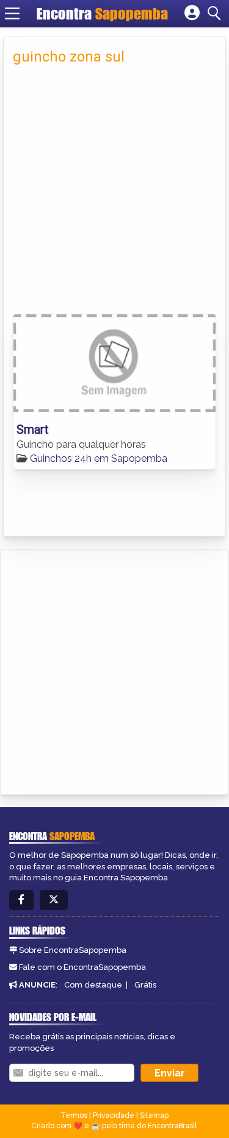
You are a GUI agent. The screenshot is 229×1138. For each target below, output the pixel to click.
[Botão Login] (192, 13)
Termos (73, 1115)
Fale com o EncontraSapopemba (82, 967)
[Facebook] (21, 900)
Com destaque (93, 984)
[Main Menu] (12, 13)
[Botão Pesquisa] (216, 13)
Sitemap (154, 1115)
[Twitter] (54, 900)
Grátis (145, 984)
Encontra (102, 13)
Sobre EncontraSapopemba (72, 950)
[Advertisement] (114, 187)
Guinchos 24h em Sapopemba (98, 458)
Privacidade (113, 1115)
